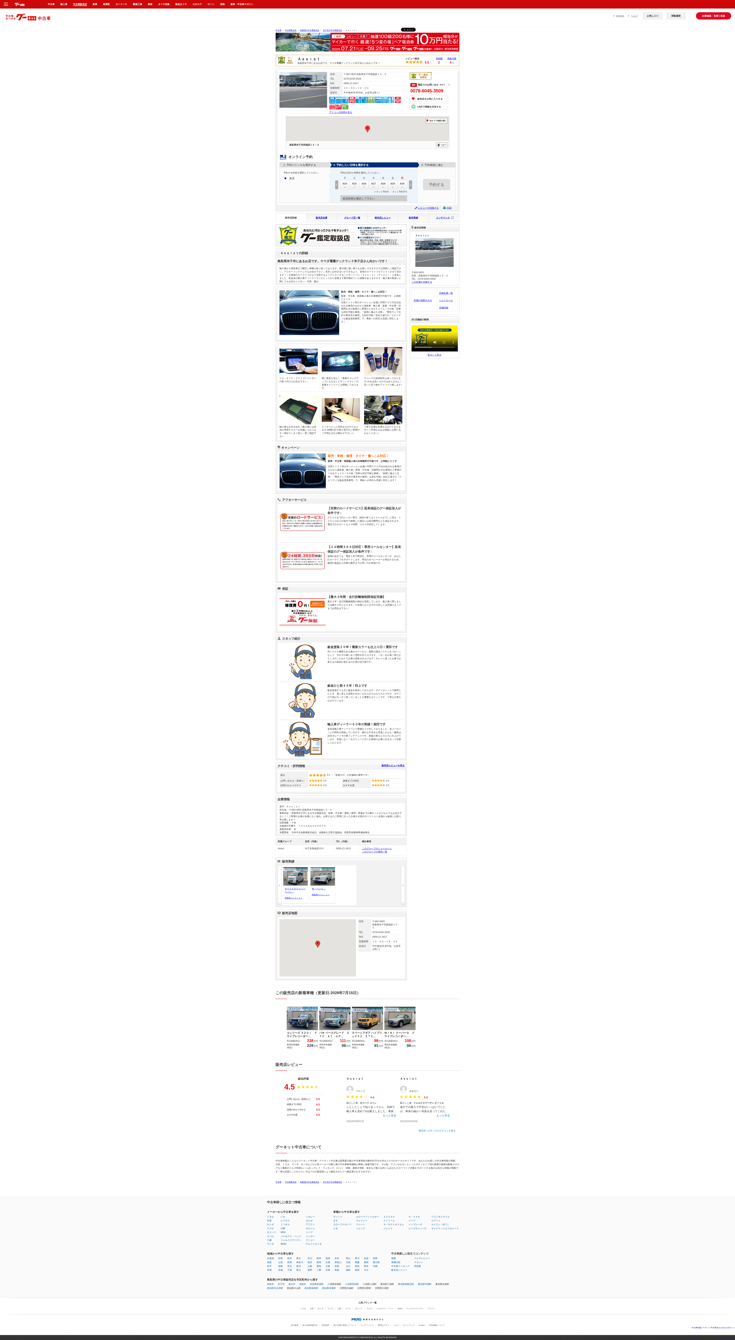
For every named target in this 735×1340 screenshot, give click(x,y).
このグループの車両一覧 (374, 851)
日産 (269, 1220)
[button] (317, 944)
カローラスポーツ (342, 1224)
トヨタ (270, 1216)
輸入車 (63, 4)
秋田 (280, 1258)
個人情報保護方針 (310, 1325)
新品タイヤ (181, 4)
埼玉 (289, 1266)
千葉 (289, 1270)
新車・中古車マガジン (241, 4)
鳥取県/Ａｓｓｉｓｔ (293, 898)
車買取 (106, 4)
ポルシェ (310, 1228)
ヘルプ (634, 16)
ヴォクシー (362, 1220)
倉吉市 (291, 1284)
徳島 (348, 1270)
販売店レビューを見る (393, 765)
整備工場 (137, 4)
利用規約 (325, 1325)
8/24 (345, 183)
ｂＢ (335, 1228)
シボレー (310, 1216)
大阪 (328, 1266)
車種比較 (395, 1262)
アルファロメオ (314, 1244)
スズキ (270, 1228)
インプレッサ (415, 1224)
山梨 (310, 1266)
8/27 (373, 183)
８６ (335, 1220)
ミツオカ (285, 1224)
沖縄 (375, 1266)
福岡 (357, 1270)
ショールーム (446, 300)
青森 (269, 1262)
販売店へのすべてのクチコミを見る (437, 1130)
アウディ (310, 1224)
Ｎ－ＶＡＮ (414, 1216)
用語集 (417, 1266)
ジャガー (310, 1236)
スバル (270, 1236)
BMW (283, 1244)
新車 (95, 4)
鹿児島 (376, 1262)
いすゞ (284, 1216)
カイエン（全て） (440, 1224)
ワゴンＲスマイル (440, 1216)
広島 (348, 1262)
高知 (357, 1266)
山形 (280, 1262)
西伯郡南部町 (311, 1288)
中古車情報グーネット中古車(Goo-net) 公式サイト (713, 1328)
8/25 (354, 183)
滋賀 (328, 1258)
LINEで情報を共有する (429, 106)
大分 (366, 1270)
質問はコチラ (383, 1325)
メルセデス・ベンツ (291, 1236)
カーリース (121, 4)
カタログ (197, 4)
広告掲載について (436, 1325)
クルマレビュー (422, 1258)
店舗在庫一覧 (446, 293)
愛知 (319, 1266)
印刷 (449, 208)
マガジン (418, 1262)
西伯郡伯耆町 (329, 1288)
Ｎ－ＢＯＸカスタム (393, 1224)
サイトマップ (409, 1325)
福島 (280, 1266)
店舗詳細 (443, 307)
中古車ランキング (400, 1266)
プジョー (310, 1240)
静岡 (319, 1262)
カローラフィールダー (367, 1216)
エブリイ (435, 1220)
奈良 (337, 1258)
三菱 (269, 1240)
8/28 (383, 183)
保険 (222, 4)
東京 (298, 1258)
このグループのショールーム (377, 848)
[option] (367, 44)
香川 (357, 1258)
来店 (292, 178)
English (620, 16)
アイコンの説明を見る (340, 112)
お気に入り (652, 16)
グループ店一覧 (352, 217)
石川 (310, 1258)
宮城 (269, 1270)
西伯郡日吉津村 (275, 1288)
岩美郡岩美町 (317, 1284)
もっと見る (389, 1115)
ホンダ (270, 1224)
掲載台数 (452, 58)
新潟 (298, 1266)
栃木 (289, 1258)
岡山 (348, 1258)
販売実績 (413, 217)
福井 (310, 1262)
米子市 (281, 1284)
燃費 (393, 1258)
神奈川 (299, 1262)
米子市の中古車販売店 (332, 30)
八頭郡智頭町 (352, 1284)
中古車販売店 (290, 30)
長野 (310, 1270)
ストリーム (389, 1220)
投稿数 (439, 58)
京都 (328, 1262)
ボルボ (309, 1220)
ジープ (309, 1232)
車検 (150, 4)
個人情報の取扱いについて (344, 1325)
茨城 (280, 1270)
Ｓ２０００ (389, 1216)
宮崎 (375, 1258)
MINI (283, 1232)
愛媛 (357, 1262)
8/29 (392, 183)
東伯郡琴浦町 (425, 1284)
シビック (360, 1228)
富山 (298, 1270)
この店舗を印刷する (422, 282)
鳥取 (337, 1266)
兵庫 (328, 1270)
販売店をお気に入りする (430, 99)
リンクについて (367, 1325)
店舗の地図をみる (423, 300)
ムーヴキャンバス (417, 1228)
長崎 (366, 1262)
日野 (283, 1228)
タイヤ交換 (164, 4)
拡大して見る (434, 355)
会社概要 (294, 1325)
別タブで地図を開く (438, 121)
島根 (337, 1270)
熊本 (366, 1266)
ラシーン (360, 1224)
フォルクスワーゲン (291, 1240)
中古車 (278, 30)
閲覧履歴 (676, 16)
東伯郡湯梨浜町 (406, 1284)
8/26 (364, 183)
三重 (319, 1270)
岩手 (269, 1266)
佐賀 (366, 1258)
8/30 (402, 183)
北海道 (270, 1258)
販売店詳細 (291, 217)
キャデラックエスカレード (445, 1228)
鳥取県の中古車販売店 (309, 30)
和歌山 (338, 1262)
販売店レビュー (383, 217)
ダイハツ (271, 1232)
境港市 (302, 1284)
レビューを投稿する (428, 208)
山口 (348, 1266)
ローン (210, 4)
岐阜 (319, 1258)
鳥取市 (270, 1284)
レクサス (285, 1220)
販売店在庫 (321, 217)
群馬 (289, 1262)
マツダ (270, 1244)
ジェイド (388, 1228)
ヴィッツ (337, 1216)
